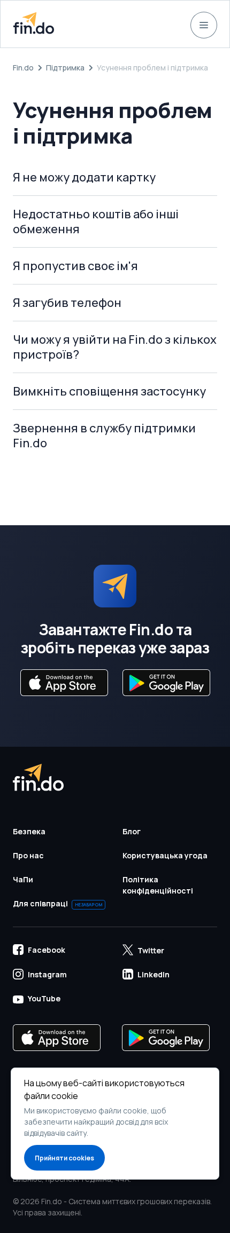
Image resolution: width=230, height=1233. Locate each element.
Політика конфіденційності (157, 885)
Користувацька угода (165, 855)
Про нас (28, 855)
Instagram (47, 974)
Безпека (29, 831)
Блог (131, 831)
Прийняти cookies (64, 1158)
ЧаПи (23, 879)
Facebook (46, 950)
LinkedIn (153, 974)
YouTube (44, 998)
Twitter (150, 950)
